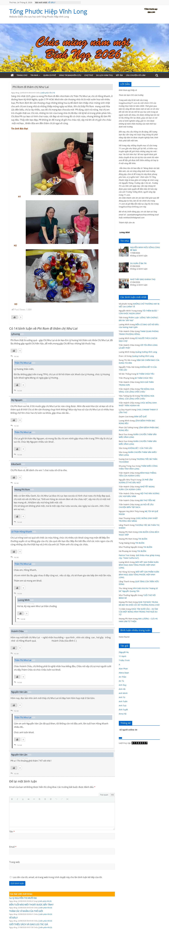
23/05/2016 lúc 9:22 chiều (22, 493)
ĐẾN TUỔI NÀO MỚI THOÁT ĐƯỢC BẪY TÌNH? (31, 904)
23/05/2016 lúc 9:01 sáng (19, 403)
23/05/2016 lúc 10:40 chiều (19, 635)
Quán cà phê (49, 75)
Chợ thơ (88, 75)
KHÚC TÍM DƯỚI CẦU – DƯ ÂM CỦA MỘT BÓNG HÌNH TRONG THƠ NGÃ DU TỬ (138, 612)
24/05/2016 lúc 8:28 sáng (22, 664)
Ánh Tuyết (123, 709)
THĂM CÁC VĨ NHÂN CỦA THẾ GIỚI (63, 1)
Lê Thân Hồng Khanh (21, 531)
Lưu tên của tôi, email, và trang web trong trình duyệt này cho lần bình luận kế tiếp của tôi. (57, 877)
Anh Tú (122, 697)
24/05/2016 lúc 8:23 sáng (22, 721)
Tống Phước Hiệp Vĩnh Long (48, 11)
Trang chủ (22, 75)
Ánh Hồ (122, 689)
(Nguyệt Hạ (124, 652)
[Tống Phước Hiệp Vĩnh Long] (12, 75)
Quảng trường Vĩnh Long (146, 352)
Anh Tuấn (123, 701)
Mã (112, 795)
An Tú (121, 681)
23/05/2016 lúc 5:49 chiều (22, 366)
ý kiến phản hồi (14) (48, 93)
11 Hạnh (122, 656)
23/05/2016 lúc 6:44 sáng (19, 337)
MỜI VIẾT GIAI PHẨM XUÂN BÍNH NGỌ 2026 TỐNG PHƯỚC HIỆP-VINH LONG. (139, 565)
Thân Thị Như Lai (23, 362)
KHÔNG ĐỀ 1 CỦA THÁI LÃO (140, 448)
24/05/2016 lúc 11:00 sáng (25, 603)
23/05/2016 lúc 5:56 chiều (22, 436)
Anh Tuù (122, 705)
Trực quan (104, 795)
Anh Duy (122, 685)
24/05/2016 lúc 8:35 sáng (22, 567)
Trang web (14, 862)
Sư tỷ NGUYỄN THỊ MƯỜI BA (23, 898)
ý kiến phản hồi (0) (44, 901)
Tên (12, 831)
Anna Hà (122, 713)
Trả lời (16, 356)
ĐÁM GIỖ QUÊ (140, 416)
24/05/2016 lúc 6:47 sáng (19, 695)
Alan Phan (123, 668)
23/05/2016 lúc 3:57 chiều (19, 468)
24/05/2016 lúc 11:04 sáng (19, 758)
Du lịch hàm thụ (104, 75)
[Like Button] (14, 317)
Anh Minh (123, 693)
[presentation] (12, 799)
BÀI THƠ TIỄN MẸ (147, 500)
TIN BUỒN (142, 539)
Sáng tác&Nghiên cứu (70, 75)
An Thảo (122, 677)
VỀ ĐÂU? (13, 917)
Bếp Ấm (119, 75)
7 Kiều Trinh (124, 660)
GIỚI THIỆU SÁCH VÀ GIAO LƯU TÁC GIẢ (28, 924)
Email (12, 846)
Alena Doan (124, 672)
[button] (12, 799)
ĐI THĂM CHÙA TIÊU (145, 374)
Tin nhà (34, 75)
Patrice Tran (124, 555)
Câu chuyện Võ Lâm (135, 75)
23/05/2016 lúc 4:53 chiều (19, 535)
